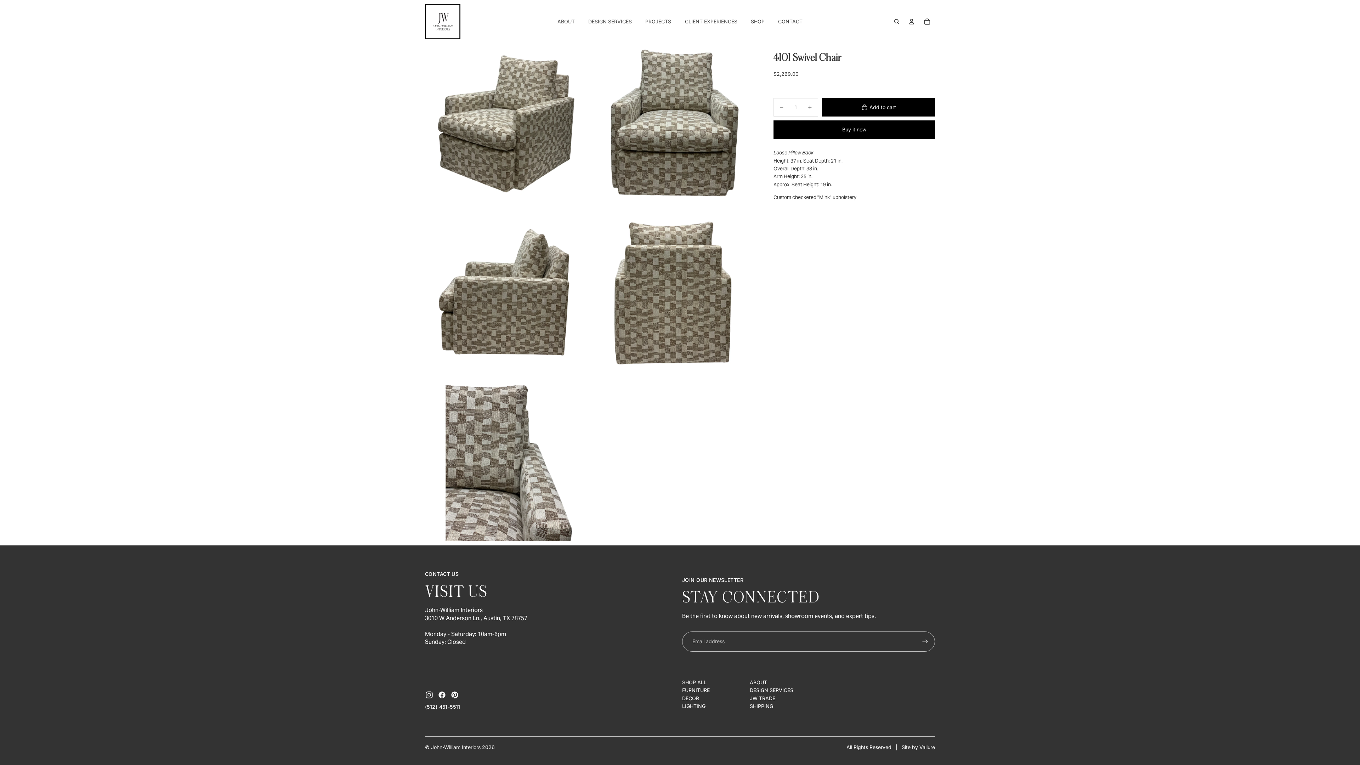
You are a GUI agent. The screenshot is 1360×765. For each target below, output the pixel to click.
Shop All (694, 682)
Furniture (696, 690)
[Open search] (897, 21)
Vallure (927, 747)
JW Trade (762, 698)
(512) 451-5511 (442, 707)
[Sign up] (925, 641)
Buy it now (854, 129)
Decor (690, 698)
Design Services (771, 690)
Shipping (761, 706)
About (758, 682)
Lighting (694, 706)
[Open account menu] (911, 21)
